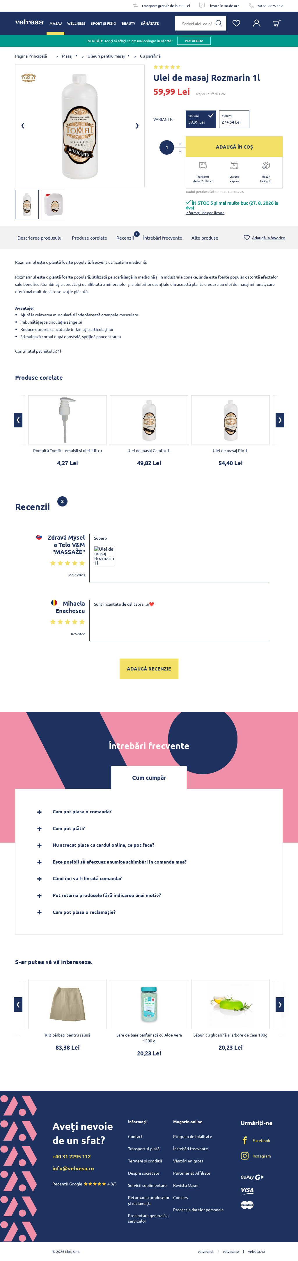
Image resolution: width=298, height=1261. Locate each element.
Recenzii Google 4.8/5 (84, 1183)
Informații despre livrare (205, 212)
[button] (18, 420)
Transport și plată (143, 1148)
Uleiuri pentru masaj (106, 55)
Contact (135, 1136)
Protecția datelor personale (198, 1209)
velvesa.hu (256, 1251)
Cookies (180, 1197)
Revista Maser (186, 1185)
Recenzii (125, 236)
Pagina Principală (31, 55)
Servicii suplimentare (147, 1185)
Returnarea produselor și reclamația (148, 1200)
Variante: (163, 119)
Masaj (67, 55)
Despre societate (143, 1173)
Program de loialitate (192, 1136)
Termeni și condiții (145, 1160)
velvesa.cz (231, 1251)
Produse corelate (89, 237)
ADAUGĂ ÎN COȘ (234, 147)
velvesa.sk (206, 1251)
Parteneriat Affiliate (191, 1173)
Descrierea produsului (40, 237)
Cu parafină (150, 55)
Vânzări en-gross (188, 1160)
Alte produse (204, 237)
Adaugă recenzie (149, 669)
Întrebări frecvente (162, 237)
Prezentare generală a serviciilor (148, 1218)
